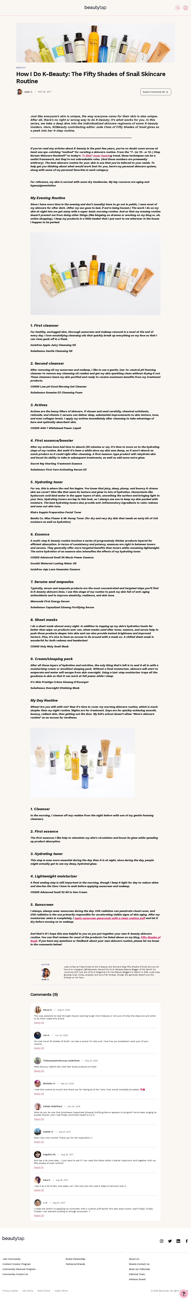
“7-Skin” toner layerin (95, 155)
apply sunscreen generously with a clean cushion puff (110, 918)
